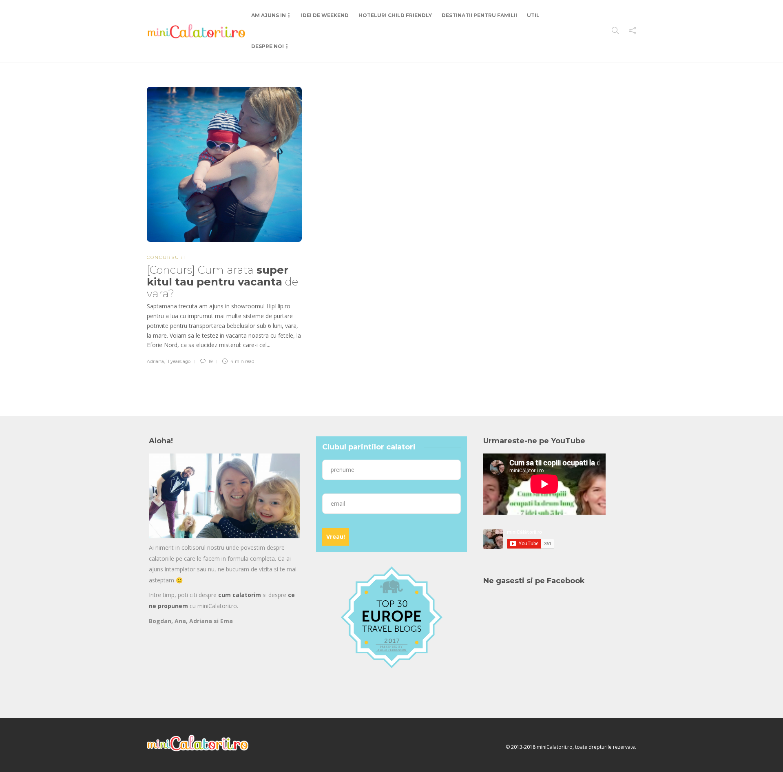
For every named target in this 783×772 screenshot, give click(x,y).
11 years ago (178, 361)
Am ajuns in (268, 15)
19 (209, 361)
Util (533, 15)
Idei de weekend (325, 15)
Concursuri (166, 257)
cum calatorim (239, 595)
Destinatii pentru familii (479, 15)
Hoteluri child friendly (395, 15)
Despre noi (267, 46)
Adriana (155, 361)
